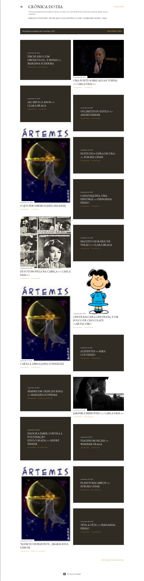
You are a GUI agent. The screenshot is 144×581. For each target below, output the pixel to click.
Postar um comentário (45, 398)
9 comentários (95, 160)
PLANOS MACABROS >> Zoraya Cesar (95, 484)
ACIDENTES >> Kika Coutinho (93, 352)
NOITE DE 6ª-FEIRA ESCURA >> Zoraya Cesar (97, 155)
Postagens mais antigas (112, 560)
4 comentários (95, 532)
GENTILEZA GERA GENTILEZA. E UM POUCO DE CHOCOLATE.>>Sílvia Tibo (95, 320)
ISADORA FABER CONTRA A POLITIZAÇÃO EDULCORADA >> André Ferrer (44, 439)
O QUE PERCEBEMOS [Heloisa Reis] (43, 205)
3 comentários (42, 67)
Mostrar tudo (114, 31)
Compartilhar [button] (31, 67)
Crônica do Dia (45, 6)
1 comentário (88, 87)
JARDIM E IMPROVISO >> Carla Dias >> (98, 413)
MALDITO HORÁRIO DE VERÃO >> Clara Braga (96, 243)
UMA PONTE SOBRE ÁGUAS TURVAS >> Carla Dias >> (95, 82)
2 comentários (95, 118)
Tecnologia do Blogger (74, 574)
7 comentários (95, 358)
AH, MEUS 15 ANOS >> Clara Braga (40, 103)
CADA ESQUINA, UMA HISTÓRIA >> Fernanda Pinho (96, 199)
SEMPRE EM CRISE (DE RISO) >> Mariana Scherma (45, 392)
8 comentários (42, 447)
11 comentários (88, 327)
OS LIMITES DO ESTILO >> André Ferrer (96, 113)
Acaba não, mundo (92, 18)
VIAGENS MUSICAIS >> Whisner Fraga (94, 442)
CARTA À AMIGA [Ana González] (42, 363)
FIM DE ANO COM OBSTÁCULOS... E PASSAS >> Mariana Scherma (44, 60)
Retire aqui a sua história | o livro (65, 18)
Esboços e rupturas (38, 18)
